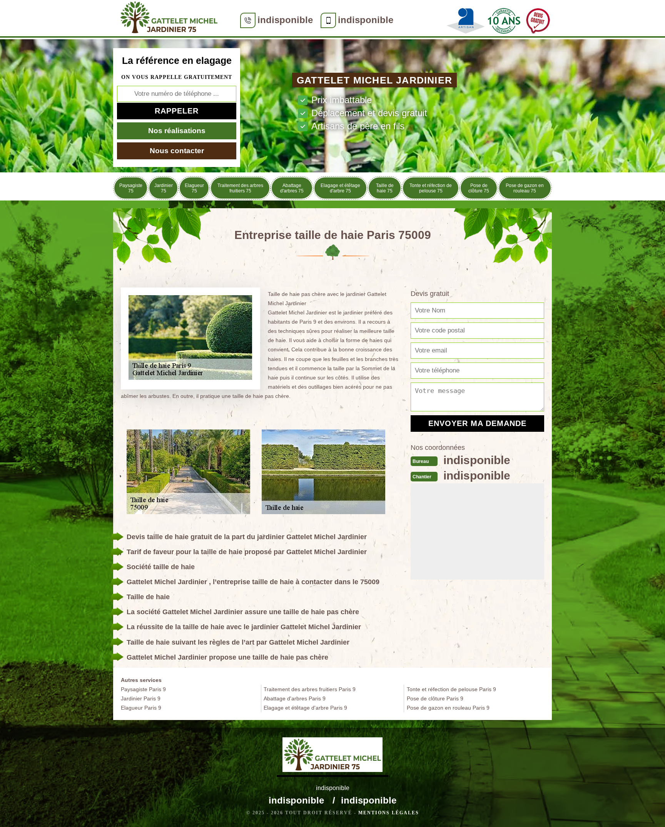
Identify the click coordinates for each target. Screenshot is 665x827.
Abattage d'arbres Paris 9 (295, 698)
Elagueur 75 (194, 188)
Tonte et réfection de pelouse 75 (430, 188)
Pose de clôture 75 (478, 188)
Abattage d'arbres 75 (292, 188)
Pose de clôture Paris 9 (435, 698)
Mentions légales (388, 812)
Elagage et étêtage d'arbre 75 (340, 188)
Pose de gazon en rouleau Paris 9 (448, 708)
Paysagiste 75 (130, 188)
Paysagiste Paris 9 (143, 689)
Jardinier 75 (163, 188)
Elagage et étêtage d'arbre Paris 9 (305, 708)
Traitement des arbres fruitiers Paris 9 (310, 689)
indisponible (285, 20)
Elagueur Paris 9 (141, 708)
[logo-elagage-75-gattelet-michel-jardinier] (169, 19)
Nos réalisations (177, 131)
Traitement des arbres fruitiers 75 (240, 188)
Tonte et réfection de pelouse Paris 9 (451, 689)
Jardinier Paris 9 (140, 698)
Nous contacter (177, 151)
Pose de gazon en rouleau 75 (525, 188)
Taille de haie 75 (385, 188)
